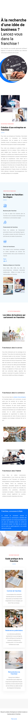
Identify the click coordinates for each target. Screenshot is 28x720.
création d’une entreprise (19, 397)
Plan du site (14, 719)
